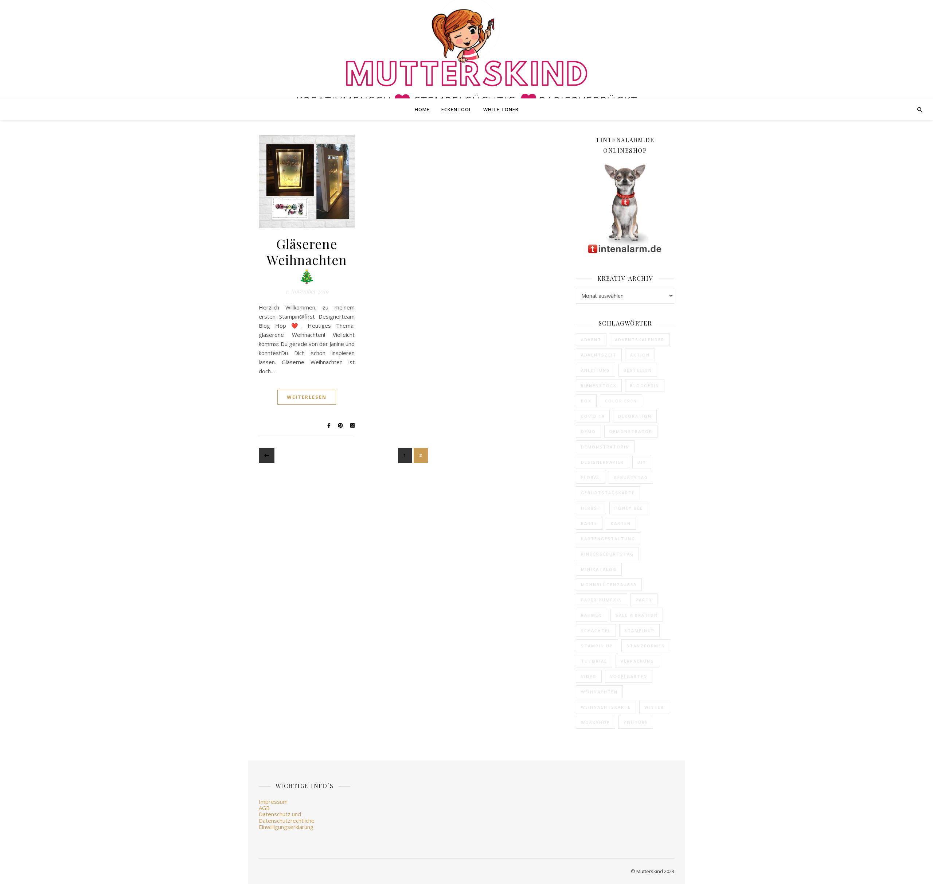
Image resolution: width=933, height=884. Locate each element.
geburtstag (631, 477)
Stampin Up (597, 646)
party (644, 600)
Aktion (640, 355)
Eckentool (456, 109)
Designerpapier (602, 462)
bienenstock (599, 385)
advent (591, 339)
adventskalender (639, 339)
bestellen (638, 370)
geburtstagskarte (608, 492)
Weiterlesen (307, 397)
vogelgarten (628, 676)
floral (590, 477)
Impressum (273, 801)
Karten (621, 523)
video (589, 676)
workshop (595, 722)
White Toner (501, 109)
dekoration (635, 416)
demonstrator (630, 431)
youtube (636, 722)
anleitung (595, 370)
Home (422, 109)
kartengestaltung (608, 538)
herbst (591, 508)
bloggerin (644, 385)
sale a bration (637, 615)
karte (589, 523)
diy (641, 462)
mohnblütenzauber (609, 584)
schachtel (596, 630)
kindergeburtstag (607, 554)
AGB (264, 807)
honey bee (628, 508)
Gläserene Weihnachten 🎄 (306, 259)
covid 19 (593, 416)
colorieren (621, 401)
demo (588, 431)
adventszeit (599, 355)
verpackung (637, 661)
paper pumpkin (601, 600)
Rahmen (591, 615)
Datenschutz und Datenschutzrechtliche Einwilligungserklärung (287, 820)
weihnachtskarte (606, 707)
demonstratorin (605, 446)
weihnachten (599, 691)
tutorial (594, 661)
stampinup (639, 630)
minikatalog (599, 569)
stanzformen (645, 646)
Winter (654, 707)
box (586, 401)
